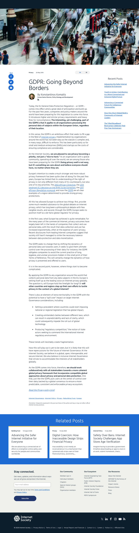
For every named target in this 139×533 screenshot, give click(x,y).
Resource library (113, 487)
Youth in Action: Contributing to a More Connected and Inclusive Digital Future (116, 94)
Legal (59, 527)
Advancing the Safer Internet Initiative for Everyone (115, 85)
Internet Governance (36, 398)
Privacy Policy (22, 492)
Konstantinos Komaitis (53, 95)
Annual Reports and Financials (74, 527)
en (80, 73)
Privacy (59, 398)
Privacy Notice (38, 527)
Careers (99, 527)
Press (110, 490)
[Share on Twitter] (11, 82)
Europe (79, 398)
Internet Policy (50, 398)
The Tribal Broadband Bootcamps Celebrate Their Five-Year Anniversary (114, 125)
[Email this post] (11, 87)
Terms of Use (50, 527)
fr (86, 73)
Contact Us (91, 527)
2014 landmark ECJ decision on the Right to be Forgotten (56, 186)
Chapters (63, 482)
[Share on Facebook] (11, 76)
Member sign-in (65, 476)
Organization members (68, 490)
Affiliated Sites (119, 527)
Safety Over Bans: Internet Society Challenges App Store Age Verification (109, 438)
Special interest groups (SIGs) (68, 486)
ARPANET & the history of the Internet (117, 480)
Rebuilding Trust (69, 398)
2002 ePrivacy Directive (65, 185)
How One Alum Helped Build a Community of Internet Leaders (116, 115)
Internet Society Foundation (93, 486)
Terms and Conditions (42, 490)
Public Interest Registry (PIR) (92, 482)
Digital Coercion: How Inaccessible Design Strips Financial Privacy (67, 438)
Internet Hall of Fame (91, 492)
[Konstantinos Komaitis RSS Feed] (38, 100)
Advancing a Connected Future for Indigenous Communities (113, 105)
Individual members (67, 479)
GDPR (70, 190)
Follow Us (108, 527)
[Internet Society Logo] (23, 519)
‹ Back (11, 73)
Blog (109, 493)
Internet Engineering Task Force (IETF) (92, 477)
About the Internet (114, 476)
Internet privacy (48, 137)
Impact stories (113, 484)
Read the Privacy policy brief (42, 390)
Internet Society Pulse (91, 489)
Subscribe (25, 498)
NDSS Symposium (90, 495)
